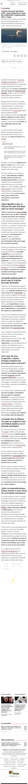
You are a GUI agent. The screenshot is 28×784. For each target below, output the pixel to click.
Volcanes (6, 566)
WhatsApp (25, 55)
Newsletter (22, 759)
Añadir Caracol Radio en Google (13, 61)
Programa (13, 4)
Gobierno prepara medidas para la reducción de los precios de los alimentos (20, 707)
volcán (10, 249)
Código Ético (14, 768)
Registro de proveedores (10, 762)
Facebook (14, 55)
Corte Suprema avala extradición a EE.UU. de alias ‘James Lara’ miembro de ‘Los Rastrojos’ (7, 708)
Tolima (13, 566)
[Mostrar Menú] (1, 3)
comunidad (17, 110)
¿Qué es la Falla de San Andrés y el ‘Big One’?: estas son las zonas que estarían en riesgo (11, 728)
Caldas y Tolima (6, 404)
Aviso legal (20, 762)
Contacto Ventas (14, 759)
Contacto (6, 759)
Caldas (20, 566)
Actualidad (6, 8)
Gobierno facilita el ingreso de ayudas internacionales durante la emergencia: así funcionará (11, 744)
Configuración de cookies (10, 766)
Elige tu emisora (22, 4)
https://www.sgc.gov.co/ (9, 551)
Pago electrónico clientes (9, 761)
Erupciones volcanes (16, 564)
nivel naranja (5, 189)
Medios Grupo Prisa (14, 776)
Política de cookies (22, 764)
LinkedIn (21, 55)
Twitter (18, 55)
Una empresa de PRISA (14, 773)
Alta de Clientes (20, 761)
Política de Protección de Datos (9, 764)
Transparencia (20, 766)
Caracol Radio (7, 4)
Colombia (6, 564)
